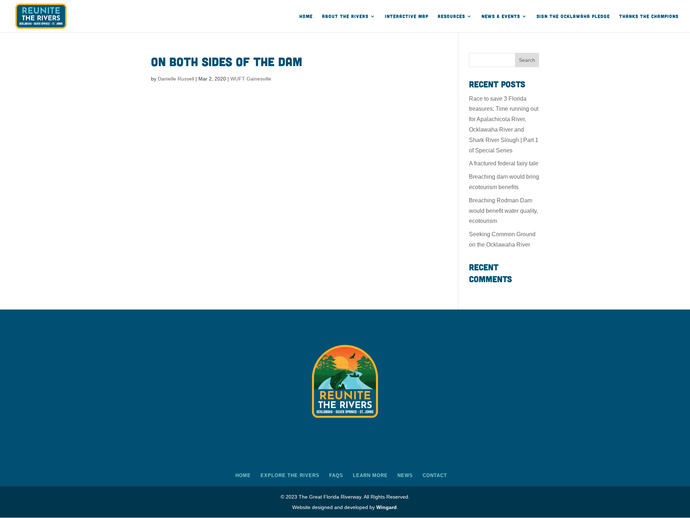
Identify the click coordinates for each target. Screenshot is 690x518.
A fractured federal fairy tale (503, 163)
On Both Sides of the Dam (226, 61)
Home (306, 16)
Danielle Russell (176, 79)
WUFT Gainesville (250, 79)
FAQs (336, 475)
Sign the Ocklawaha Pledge (573, 16)
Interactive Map (406, 16)
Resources (451, 16)
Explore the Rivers (290, 475)
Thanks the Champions (648, 16)
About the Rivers (345, 16)
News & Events (501, 16)
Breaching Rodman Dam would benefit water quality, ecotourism (503, 210)
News (405, 475)
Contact (435, 475)
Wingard (386, 507)
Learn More (370, 475)
